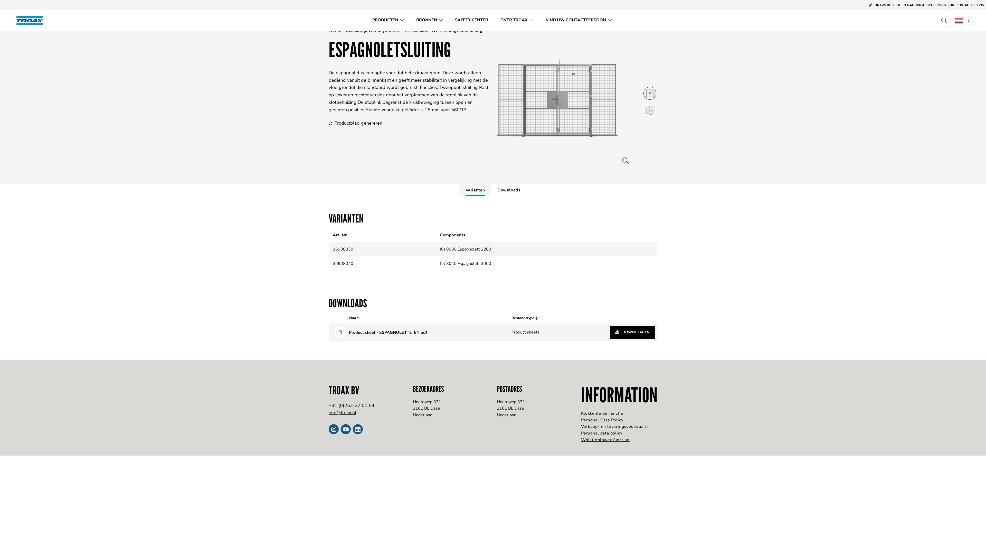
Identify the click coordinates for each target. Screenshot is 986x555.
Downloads (508, 190)
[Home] (31, 20)
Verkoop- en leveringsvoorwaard (614, 426)
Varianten (475, 190)
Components (453, 235)
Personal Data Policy (602, 420)
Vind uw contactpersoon (576, 20)
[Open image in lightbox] (625, 160)
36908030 (343, 249)
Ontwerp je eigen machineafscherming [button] (910, 5)
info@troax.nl (342, 413)
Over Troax (514, 20)
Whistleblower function (605, 440)
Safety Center (471, 20)
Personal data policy (601, 433)
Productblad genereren (358, 123)
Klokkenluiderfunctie (602, 413)
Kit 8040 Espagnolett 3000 (465, 263)
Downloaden (635, 332)
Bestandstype (523, 318)
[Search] (944, 20)
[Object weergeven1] (650, 110)
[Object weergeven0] (650, 93)
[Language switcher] (962, 20)
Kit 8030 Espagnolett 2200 (465, 249)
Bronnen (426, 20)
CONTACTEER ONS (970, 5)
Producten (385, 20)
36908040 (343, 263)
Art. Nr (340, 235)
